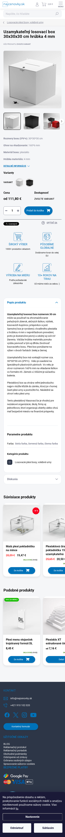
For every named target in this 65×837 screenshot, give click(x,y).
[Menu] (60, 4)
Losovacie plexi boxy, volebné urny (33, 462)
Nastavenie (32, 816)
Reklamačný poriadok (15, 750)
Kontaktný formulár (21, 726)
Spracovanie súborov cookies (19, 764)
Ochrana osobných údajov (17, 760)
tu (17, 808)
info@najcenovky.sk (21, 698)
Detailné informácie (14, 166)
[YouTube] (33, 714)
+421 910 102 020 (20, 705)
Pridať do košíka (35, 210)
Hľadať (57, 14)
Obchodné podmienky (15, 754)
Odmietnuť (16, 828)
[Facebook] (6, 714)
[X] (15, 714)
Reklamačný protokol (14, 747)
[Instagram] (24, 714)
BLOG (6, 744)
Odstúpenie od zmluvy (15, 757)
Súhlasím (48, 828)
